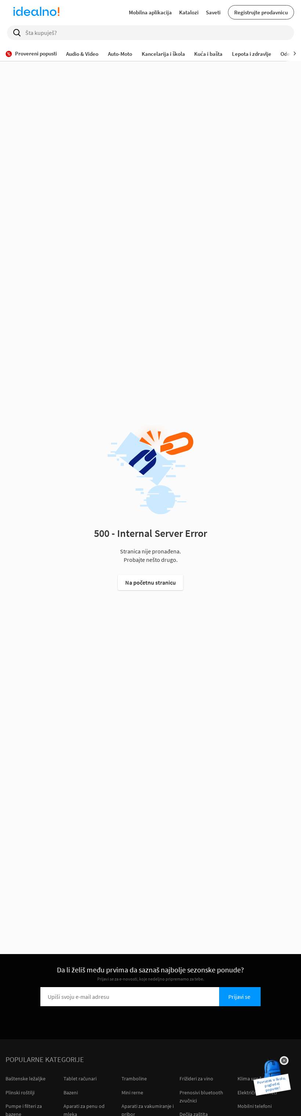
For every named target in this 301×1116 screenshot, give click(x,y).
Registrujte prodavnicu (261, 12)
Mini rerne (132, 1092)
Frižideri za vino (196, 1078)
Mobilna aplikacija (150, 12)
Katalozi (189, 12)
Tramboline (134, 1078)
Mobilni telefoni (254, 1106)
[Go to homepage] (36, 12)
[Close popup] (284, 1060)
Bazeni (71, 1092)
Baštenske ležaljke (26, 1078)
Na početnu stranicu (150, 582)
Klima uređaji (251, 1078)
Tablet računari (80, 1078)
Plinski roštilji (20, 1092)
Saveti (213, 12)
